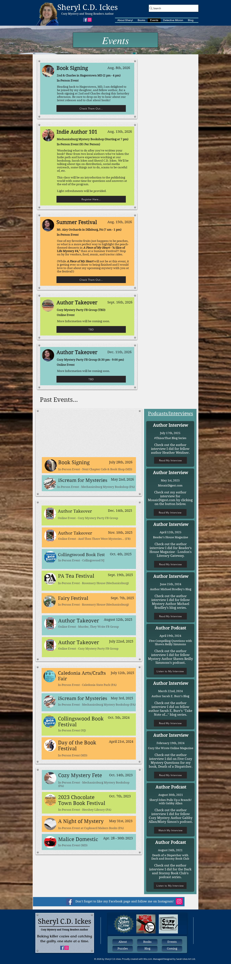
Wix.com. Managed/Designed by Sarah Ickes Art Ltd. (169, 958)
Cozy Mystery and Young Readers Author (87, 13)
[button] (125, 20)
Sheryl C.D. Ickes (87, 7)
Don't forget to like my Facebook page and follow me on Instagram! (124, 901)
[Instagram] (90, 20)
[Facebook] (85, 20)
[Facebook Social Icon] (69, 901)
